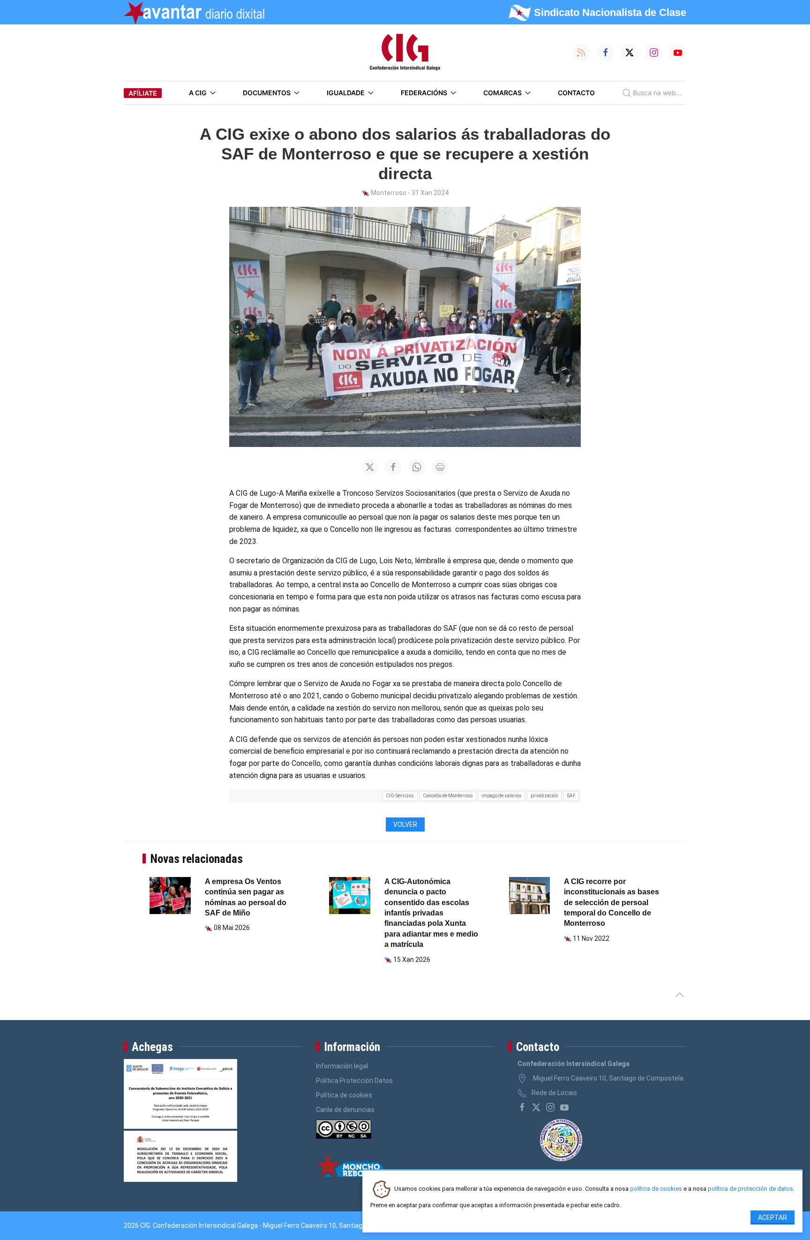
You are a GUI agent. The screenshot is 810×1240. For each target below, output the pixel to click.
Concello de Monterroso (447, 795)
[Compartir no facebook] (393, 467)
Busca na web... (657, 93)
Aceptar (772, 1217)
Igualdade (346, 93)
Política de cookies (344, 1095)
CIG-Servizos (400, 795)
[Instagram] (550, 1107)
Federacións (424, 93)
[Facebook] (522, 1107)
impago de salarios (501, 795)
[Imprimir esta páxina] (440, 467)
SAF (571, 795)
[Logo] (405, 52)
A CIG (198, 93)
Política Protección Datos (354, 1080)
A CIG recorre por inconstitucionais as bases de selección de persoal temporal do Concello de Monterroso (611, 902)
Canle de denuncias (345, 1109)
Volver (405, 824)
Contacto (576, 93)
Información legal (342, 1066)
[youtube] (564, 1107)
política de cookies (656, 1189)
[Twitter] (536, 1107)
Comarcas (502, 93)
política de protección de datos (750, 1189)
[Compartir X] (369, 467)
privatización (544, 795)
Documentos (267, 93)
